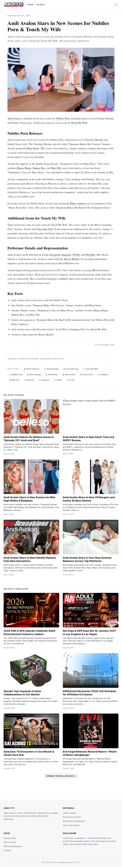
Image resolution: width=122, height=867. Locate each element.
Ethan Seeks (32, 148)
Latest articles (69, 813)
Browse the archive (72, 817)
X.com (45, 254)
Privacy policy (10, 838)
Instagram (55, 254)
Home (30, 4)
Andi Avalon (14, 118)
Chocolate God (45, 229)
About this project (71, 825)
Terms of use (10, 842)
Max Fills (56, 168)
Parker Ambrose (78, 203)
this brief (34, 358)
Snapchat (66, 254)
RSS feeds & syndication (74, 821)
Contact (7, 850)
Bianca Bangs (24, 168)
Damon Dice (39, 168)
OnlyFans (90, 254)
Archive (40, 4)
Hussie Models (72, 259)
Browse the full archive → (61, 776)
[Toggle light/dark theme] (115, 5)
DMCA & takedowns (13, 846)
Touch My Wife (79, 122)
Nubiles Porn (63, 118)
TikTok (76, 254)
